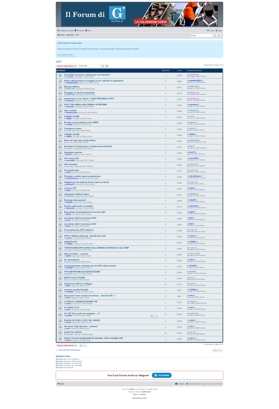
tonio (68, 297)
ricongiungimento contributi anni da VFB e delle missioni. (90, 266)
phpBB (131, 389)
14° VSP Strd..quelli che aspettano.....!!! (82, 313)
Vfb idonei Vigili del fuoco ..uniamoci (81, 326)
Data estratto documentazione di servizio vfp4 (84, 212)
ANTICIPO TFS (70, 242)
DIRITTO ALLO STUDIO (74, 278)
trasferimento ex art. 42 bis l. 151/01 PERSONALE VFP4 (89, 99)
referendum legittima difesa (76, 194)
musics (69, 238)
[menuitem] (79, 30)
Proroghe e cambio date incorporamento (82, 176)
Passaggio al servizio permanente (79, 93)
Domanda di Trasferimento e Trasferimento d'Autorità (88, 146)
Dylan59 (69, 202)
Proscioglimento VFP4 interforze (79, 230)
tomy (68, 309)
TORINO (69, 244)
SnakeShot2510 (72, 83)
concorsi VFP (70, 188)
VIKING (69, 118)
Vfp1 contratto (70, 110)
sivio (68, 328)
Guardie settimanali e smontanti (78, 206)
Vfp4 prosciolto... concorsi (76, 254)
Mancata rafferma (71, 87)
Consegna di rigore (72, 128)
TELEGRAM (163, 375)
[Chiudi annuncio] (221, 42)
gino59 (68, 274)
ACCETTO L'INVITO (73, 332)
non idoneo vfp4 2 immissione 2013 (80, 218)
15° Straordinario (71, 260)
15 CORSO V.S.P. (71, 307)
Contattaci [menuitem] (181, 384)
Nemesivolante (72, 112)
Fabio (191, 259)
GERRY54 (70, 196)
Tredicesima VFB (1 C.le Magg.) (78, 284)
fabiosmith (70, 208)
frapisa (191, 122)
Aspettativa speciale (73, 152)
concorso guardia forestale (76, 290)
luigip (68, 190)
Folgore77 (193, 110)
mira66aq (69, 292)
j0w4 (68, 220)
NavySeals (193, 74)
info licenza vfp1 (71, 158)
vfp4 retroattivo (71, 164)
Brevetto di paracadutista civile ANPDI (81, 122)
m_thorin (69, 77)
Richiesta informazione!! (75, 200)
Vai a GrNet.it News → (66, 55)
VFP (58, 61)
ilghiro (68, 256)
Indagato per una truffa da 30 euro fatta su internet (86, 182)
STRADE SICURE (71, 116)
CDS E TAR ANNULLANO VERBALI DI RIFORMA (85, 105)
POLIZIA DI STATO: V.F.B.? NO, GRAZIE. (82, 320)
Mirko (68, 286)
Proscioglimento (71, 170)
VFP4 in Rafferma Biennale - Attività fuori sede (85, 236)
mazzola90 (70, 160)
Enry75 (68, 154)
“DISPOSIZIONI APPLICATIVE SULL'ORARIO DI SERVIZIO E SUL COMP (96, 248)
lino (190, 116)
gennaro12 (70, 184)
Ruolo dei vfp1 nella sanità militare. (80, 140)
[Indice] (139, 14)
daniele (69, 315)
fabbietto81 (193, 140)
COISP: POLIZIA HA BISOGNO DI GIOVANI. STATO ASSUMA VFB (93, 338)
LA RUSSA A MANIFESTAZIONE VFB (80, 302)
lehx (190, 146)
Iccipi (68, 172)
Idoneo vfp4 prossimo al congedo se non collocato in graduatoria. (94, 81)
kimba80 (69, 268)
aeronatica (70, 100)
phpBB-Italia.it (146, 392)
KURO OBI (70, 89)
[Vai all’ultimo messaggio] (198, 74)
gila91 (68, 214)
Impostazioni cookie (139, 398)
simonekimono (72, 178)
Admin (68, 303)
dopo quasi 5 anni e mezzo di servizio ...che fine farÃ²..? (89, 296)
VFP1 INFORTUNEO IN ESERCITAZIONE (82, 272)
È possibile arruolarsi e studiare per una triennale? (87, 75)
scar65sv (69, 124)
